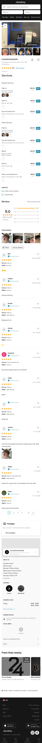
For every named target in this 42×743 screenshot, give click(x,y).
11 (28, 513)
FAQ (4, 712)
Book (38, 88)
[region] (21, 17)
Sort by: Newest (18, 248)
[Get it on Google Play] (32, 724)
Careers (36, 712)
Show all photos (32, 45)
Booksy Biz (35, 716)
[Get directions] (36, 552)
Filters (7, 248)
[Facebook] (37, 733)
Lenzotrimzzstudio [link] (33, 690)
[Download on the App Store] (9, 724)
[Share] (32, 60)
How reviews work (33, 201)
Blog (4, 705)
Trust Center (35, 709)
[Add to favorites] (38, 60)
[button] (3, 7)
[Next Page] (32, 512)
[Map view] (21, 547)
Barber (6, 690)
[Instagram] (21, 629)
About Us (6, 709)
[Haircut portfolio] (3, 95)
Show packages (10, 533)
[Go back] (5, 26)
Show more (6, 578)
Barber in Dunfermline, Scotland (17, 690)
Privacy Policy (7, 716)
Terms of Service (34, 705)
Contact (36, 720)
